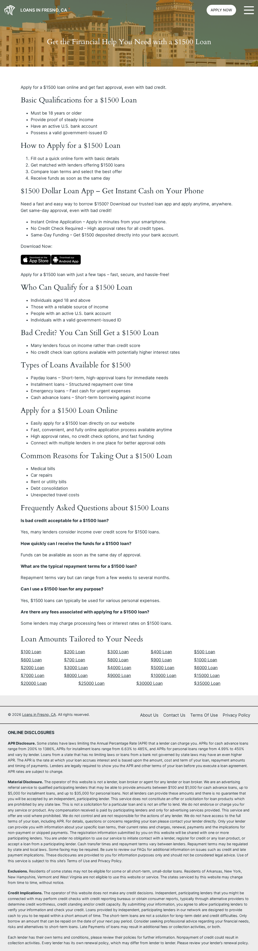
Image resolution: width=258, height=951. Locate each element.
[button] (221, 10)
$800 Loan (117, 659)
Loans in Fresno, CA (43, 10)
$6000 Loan (206, 667)
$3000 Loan (76, 667)
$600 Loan (31, 659)
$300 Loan (118, 651)
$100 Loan (31, 651)
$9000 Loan (119, 675)
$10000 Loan (163, 675)
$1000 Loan (205, 659)
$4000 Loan (119, 667)
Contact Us (174, 715)
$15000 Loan (207, 675)
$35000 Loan (207, 683)
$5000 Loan (162, 667)
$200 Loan (74, 651)
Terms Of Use (204, 715)
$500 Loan (204, 651)
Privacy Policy (236, 715)
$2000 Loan (32, 667)
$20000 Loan (34, 683)
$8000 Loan (76, 675)
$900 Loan (161, 659)
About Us (149, 715)
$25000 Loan (91, 683)
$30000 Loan (149, 683)
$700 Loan (74, 659)
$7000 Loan (32, 675)
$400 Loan (161, 651)
